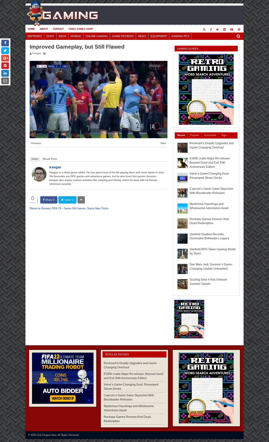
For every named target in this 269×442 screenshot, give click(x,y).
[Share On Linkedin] (5, 73)
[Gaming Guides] (63, 378)
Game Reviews (123, 36)
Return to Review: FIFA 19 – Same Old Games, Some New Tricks (69, 208)
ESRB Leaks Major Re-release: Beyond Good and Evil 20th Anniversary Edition (210, 162)
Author (34, 159)
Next (163, 143)
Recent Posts (50, 159)
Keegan (36, 53)
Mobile (76, 36)
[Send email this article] (5, 81)
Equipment (159, 36)
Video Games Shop (80, 29)
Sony (50, 36)
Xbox (62, 36)
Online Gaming (96, 36)
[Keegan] (39, 180)
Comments (210, 135)
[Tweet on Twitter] (5, 50)
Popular (194, 135)
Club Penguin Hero (46, 435)
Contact (58, 29)
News (142, 36)
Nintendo (34, 36)
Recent (181, 135)
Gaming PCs (180, 36)
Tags (224, 135)
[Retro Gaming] (206, 89)
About (44, 29)
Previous (36, 143)
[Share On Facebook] (5, 43)
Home (31, 29)
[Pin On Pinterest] (5, 65)
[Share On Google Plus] (5, 58)
